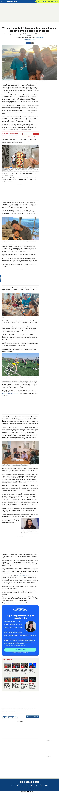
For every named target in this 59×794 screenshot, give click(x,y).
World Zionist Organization (25, 708)
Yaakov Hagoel (4, 711)
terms (34, 136)
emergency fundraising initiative (10, 393)
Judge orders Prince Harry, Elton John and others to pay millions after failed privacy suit (12, 783)
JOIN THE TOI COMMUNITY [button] (32, 716)
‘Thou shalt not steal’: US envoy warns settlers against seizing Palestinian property (32, 671)
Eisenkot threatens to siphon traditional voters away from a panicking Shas (24, 686)
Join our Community (42, 1)
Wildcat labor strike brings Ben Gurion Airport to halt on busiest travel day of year (15, 685)
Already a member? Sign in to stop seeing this (20, 652)
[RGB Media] (28, 791)
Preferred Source (39, 37)
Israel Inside (8, 708)
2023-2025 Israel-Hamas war (15, 708)
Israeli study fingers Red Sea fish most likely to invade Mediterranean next (32, 686)
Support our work (20, 650)
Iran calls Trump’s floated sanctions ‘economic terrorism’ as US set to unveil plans (24, 671)
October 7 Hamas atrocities (12, 711)
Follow (34, 39)
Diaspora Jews (33, 708)
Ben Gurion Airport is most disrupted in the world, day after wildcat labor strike (15, 671)
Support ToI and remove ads (53, 1)
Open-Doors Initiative (22, 575)
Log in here (36, 718)
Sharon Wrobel (28, 39)
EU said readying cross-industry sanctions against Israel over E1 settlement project (7, 671)
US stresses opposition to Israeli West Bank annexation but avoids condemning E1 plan (7, 686)
